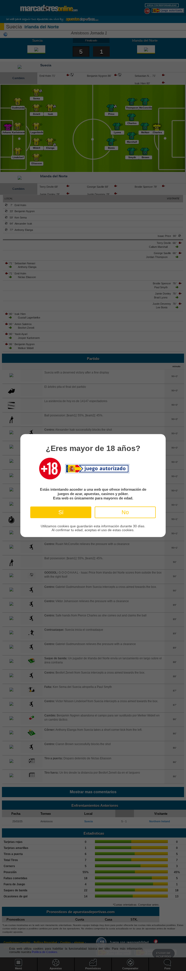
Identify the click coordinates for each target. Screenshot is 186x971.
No (125, 512)
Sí (60, 512)
